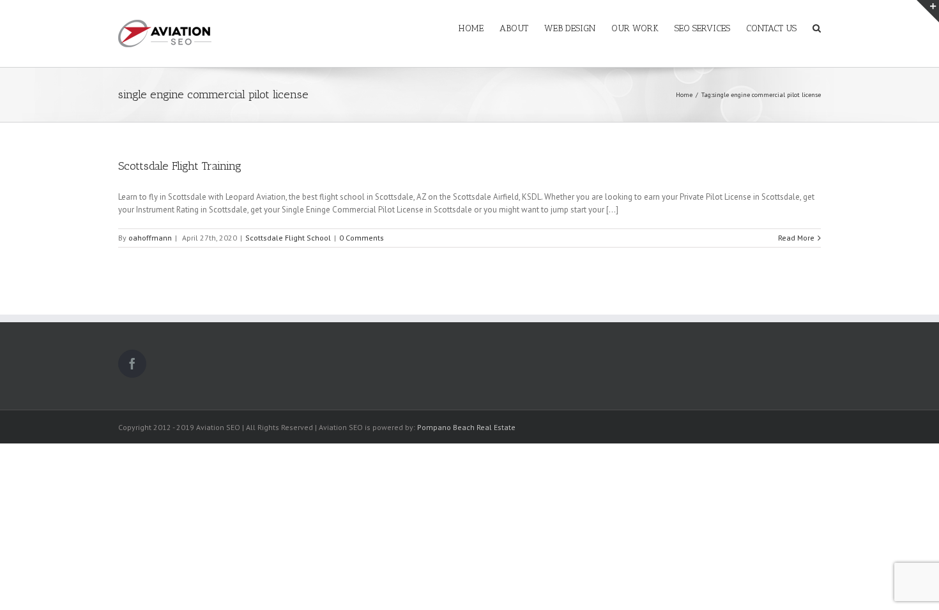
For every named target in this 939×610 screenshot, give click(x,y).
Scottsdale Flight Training (179, 166)
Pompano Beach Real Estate (466, 427)
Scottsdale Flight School (288, 237)
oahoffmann (150, 237)
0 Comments (361, 237)
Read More (796, 237)
